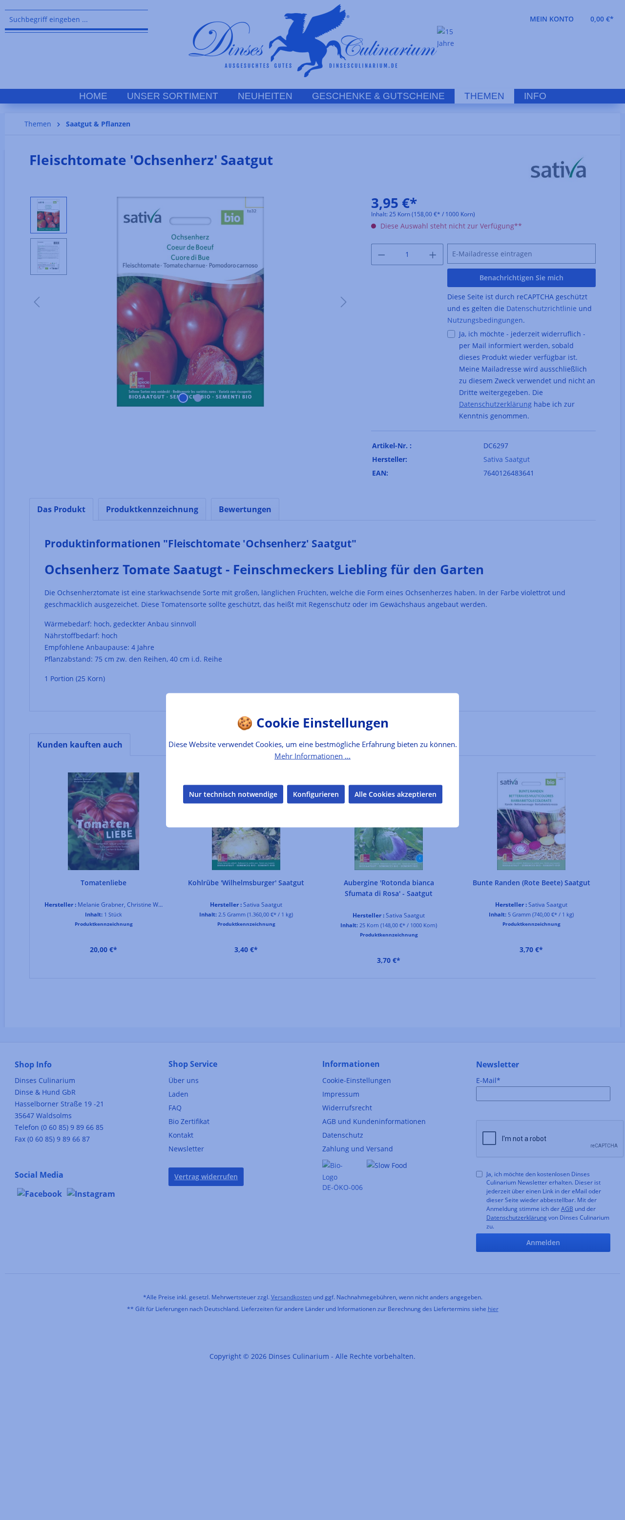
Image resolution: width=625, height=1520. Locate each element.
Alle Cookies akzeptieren (395, 794)
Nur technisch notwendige (233, 794)
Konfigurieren (316, 794)
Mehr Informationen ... (312, 755)
